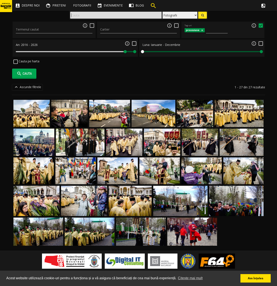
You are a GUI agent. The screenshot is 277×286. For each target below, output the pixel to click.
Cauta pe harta (28, 61)
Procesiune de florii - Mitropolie (36, 211)
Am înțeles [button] (255, 278)
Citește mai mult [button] (190, 278)
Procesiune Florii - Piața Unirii (153, 122)
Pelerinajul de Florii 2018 (34, 150)
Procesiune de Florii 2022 (239, 122)
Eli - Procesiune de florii (76, 179)
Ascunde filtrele (27, 87)
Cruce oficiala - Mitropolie (130, 211)
